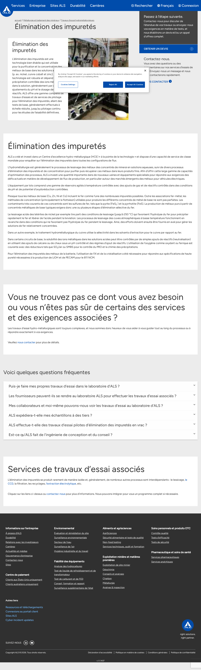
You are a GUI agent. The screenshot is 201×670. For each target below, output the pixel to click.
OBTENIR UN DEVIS (156, 48)
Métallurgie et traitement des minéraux (41, 20)
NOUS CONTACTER (156, 81)
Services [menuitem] (18, 5)
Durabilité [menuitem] (77, 5)
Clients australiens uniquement (22, 584)
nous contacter (26, 342)
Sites (8, 564)
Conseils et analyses (113, 574)
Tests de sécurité (160, 542)
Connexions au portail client (22, 611)
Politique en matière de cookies (130, 652)
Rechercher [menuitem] (144, 5)
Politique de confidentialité (183, 652)
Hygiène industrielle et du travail (71, 551)
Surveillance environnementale (70, 537)
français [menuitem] (167, 5)
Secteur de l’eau (62, 542)
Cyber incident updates (20, 620)
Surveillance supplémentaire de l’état (73, 588)
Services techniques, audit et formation (123, 546)
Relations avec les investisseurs (22, 542)
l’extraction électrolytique (61, 483)
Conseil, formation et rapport (69, 583)
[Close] (145, 70)
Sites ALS (11, 615)
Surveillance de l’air (64, 546)
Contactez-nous (14, 560)
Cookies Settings (68, 84)
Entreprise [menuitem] (37, 5)
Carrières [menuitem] (97, 5)
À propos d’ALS (13, 533)
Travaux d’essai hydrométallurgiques (77, 20)
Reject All (113, 84)
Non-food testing (112, 542)
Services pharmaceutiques (165, 557)
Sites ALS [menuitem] (57, 5)
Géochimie (108, 569)
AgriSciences (110, 533)
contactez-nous (55, 494)
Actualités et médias (16, 551)
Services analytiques (162, 561)
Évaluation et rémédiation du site (71, 533)
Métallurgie (109, 583)
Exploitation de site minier (116, 565)
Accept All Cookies (135, 84)
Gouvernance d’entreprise (19, 555)
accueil (18, 20)
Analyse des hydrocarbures (68, 566)
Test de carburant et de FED (68, 579)
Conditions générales (157, 652)
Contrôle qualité (159, 533)
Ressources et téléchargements (24, 607)
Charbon (107, 578)
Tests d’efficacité (160, 537)
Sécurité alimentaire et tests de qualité (123, 537)
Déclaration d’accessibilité (100, 652)
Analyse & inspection (114, 587)
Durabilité (11, 537)
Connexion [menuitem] (190, 5)
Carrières (10, 546)
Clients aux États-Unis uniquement (24, 579)
